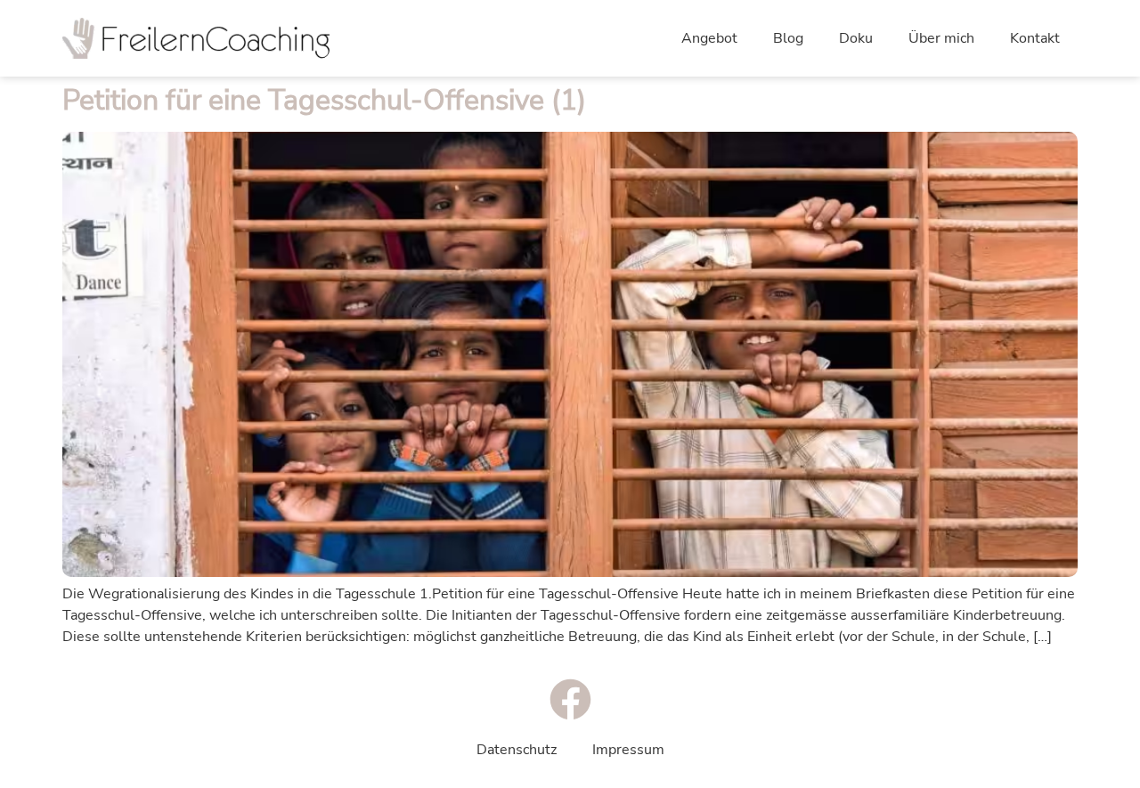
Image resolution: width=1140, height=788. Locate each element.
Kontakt (1035, 38)
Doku (856, 38)
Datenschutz (516, 750)
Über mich (941, 38)
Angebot (709, 38)
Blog (788, 38)
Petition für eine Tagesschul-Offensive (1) (324, 100)
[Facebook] (570, 699)
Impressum (628, 750)
